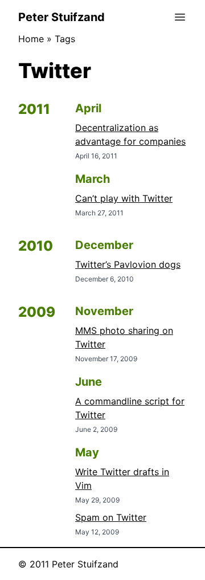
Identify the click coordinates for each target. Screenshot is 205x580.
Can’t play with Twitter (124, 198)
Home (31, 38)
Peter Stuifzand (61, 17)
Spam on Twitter (110, 517)
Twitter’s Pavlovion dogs (128, 264)
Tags (65, 38)
